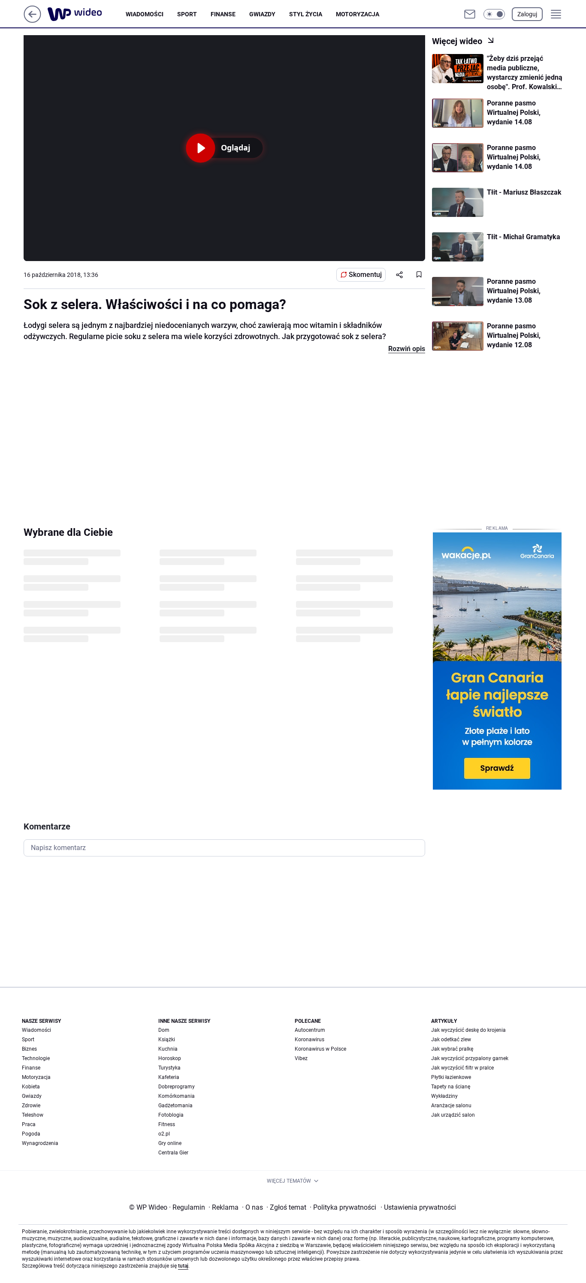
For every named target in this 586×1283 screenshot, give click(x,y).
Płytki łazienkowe (451, 1077)
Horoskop (169, 1058)
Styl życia (305, 14)
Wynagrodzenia (40, 1143)
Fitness (166, 1124)
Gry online (169, 1143)
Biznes (29, 1049)
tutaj (183, 1266)
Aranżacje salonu (451, 1106)
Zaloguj (527, 14)
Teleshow (32, 1115)
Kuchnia (168, 1049)
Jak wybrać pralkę (452, 1049)
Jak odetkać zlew (451, 1040)
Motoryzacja (357, 14)
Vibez (301, 1058)
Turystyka (169, 1068)
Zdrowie (31, 1106)
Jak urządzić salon (453, 1115)
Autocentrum (310, 1030)
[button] (494, 14)
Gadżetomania (175, 1106)
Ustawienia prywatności (418, 1207)
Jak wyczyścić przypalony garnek (469, 1058)
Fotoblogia (171, 1115)
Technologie (36, 1058)
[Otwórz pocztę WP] (470, 14)
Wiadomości (144, 14)
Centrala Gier (173, 1153)
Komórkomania (176, 1096)
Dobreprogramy (176, 1087)
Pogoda (31, 1134)
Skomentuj (365, 274)
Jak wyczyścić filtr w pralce (462, 1068)
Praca (29, 1124)
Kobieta (31, 1087)
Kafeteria (168, 1077)
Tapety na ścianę (450, 1087)
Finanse (223, 14)
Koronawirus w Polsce (320, 1049)
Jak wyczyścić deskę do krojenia (468, 1030)
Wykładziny (444, 1096)
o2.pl (164, 1134)
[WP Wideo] (87, 14)
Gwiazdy (262, 14)
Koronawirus (309, 1040)
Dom (163, 1030)
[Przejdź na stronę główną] (32, 20)
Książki (166, 1040)
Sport (187, 14)
